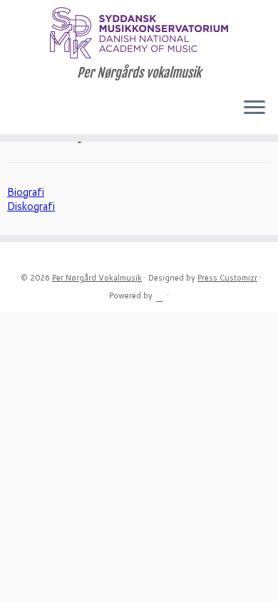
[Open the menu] (254, 109)
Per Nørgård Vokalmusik (97, 277)
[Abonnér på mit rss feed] (15, 112)
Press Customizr (227, 277)
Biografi (25, 191)
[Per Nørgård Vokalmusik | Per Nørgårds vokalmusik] (139, 32)
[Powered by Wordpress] (160, 295)
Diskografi (31, 206)
